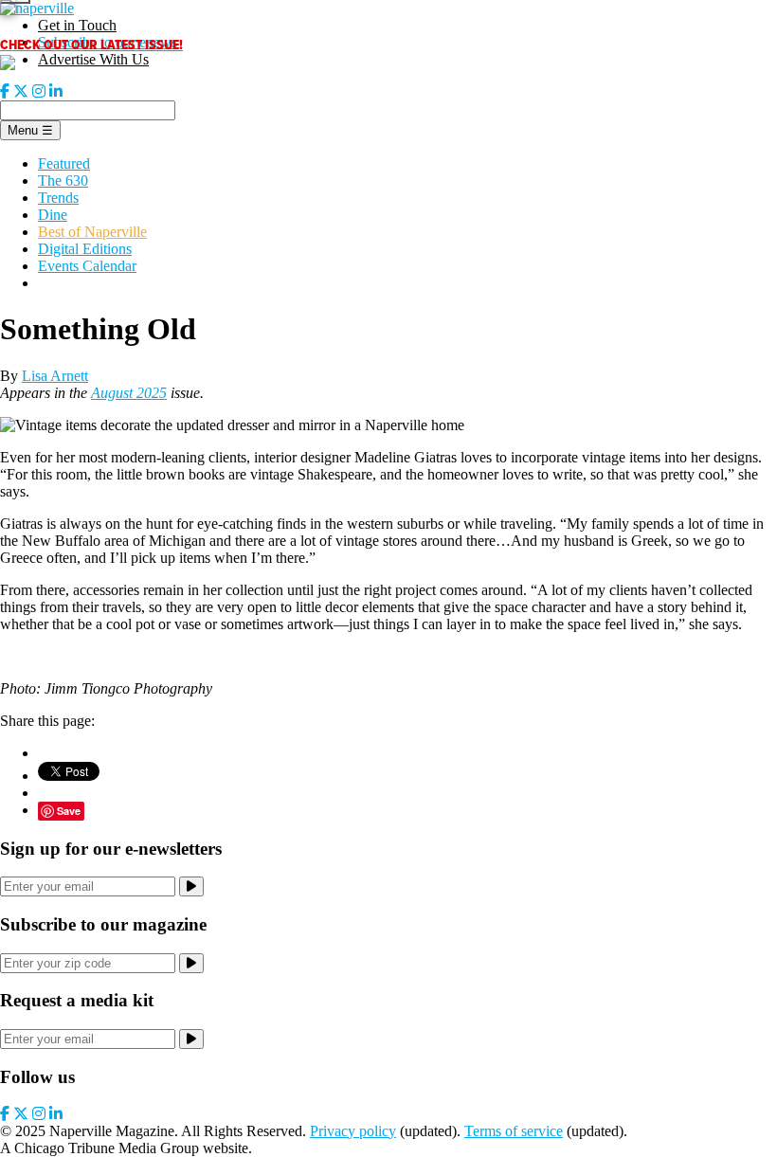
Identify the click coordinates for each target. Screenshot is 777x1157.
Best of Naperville (92, 232)
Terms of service (513, 1131)
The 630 (63, 180)
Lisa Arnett (55, 376)
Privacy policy (353, 1131)
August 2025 (129, 393)
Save (69, 811)
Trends (58, 198)
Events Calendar (87, 266)
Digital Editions (85, 249)
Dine (52, 215)
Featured (64, 163)
